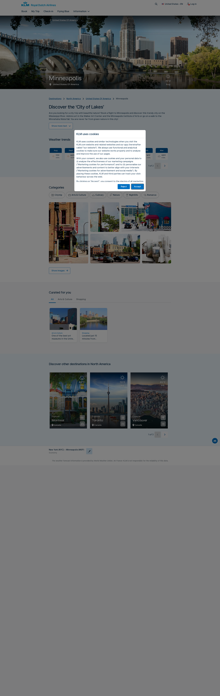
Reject (124, 186)
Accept (137, 186)
